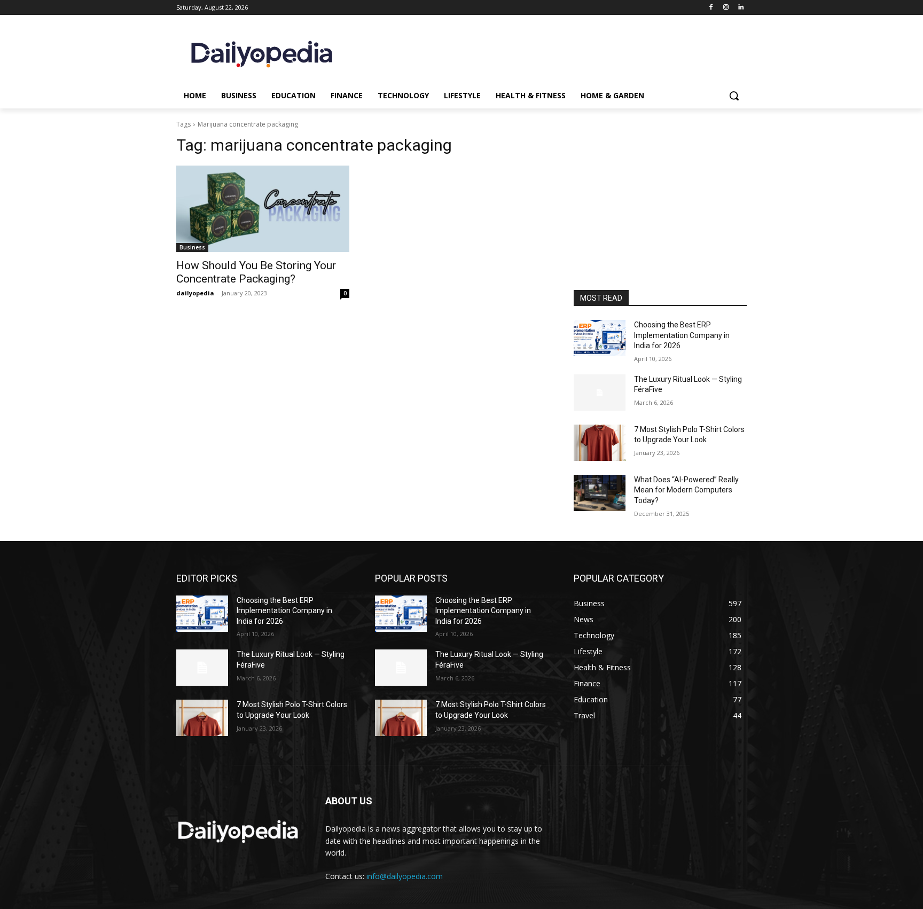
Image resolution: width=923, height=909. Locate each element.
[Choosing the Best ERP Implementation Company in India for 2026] (599, 338)
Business (192, 247)
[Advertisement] (660, 218)
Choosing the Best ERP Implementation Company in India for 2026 (682, 335)
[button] (734, 95)
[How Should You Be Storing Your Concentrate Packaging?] (262, 209)
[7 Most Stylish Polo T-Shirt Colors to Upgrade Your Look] (599, 443)
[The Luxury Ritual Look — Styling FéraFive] (599, 392)
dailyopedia (195, 293)
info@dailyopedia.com (404, 876)
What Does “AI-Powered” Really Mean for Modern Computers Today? (686, 490)
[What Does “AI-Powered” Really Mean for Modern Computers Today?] (599, 493)
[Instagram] (725, 8)
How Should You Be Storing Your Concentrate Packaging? (256, 272)
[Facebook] (711, 8)
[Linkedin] (740, 8)
